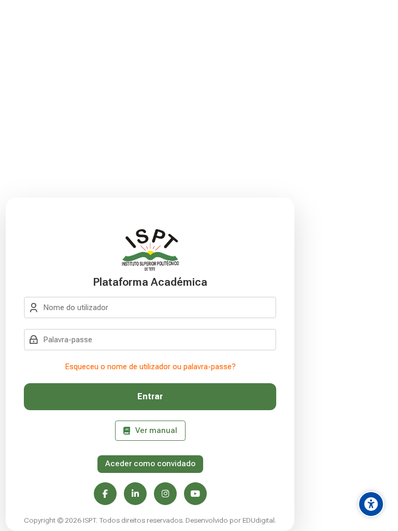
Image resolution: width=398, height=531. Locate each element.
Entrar (150, 396)
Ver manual (156, 430)
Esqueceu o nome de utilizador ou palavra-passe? (150, 366)
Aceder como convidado (150, 463)
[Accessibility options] (371, 504)
